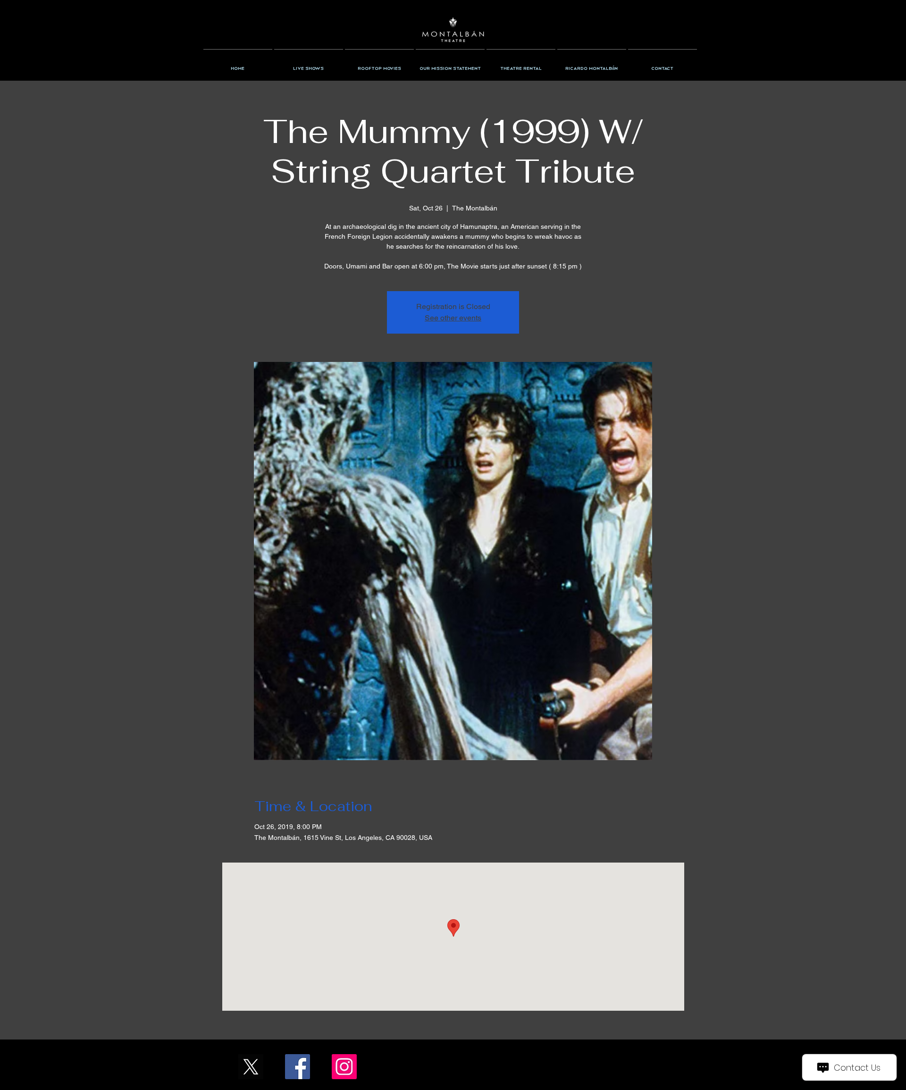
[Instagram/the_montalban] (344, 1066)
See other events (453, 317)
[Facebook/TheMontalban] (297, 1066)
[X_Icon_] (250, 1066)
